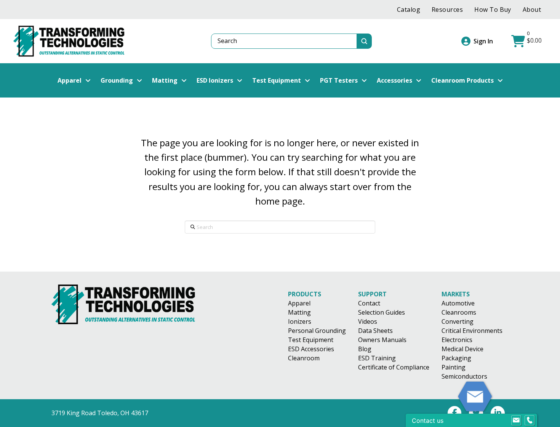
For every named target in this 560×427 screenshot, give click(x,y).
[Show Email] (516, 420)
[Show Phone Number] (529, 420)
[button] (527, 41)
